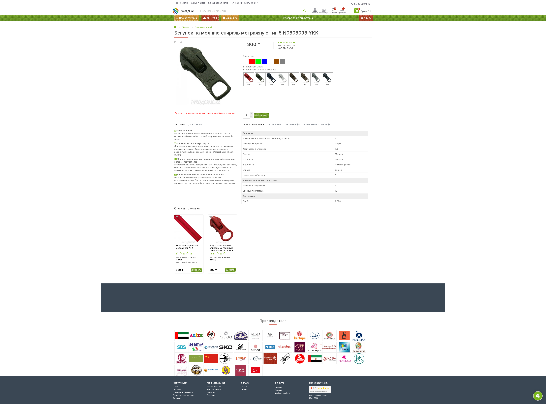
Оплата (244, 387)
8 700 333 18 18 (362, 4)
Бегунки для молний (203, 27)
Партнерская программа (183, 395)
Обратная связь (219, 3)
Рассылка (211, 395)
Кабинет (315, 12)
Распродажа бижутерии (298, 17)
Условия (278, 390)
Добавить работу (282, 393)
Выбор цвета (248, 56)
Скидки (244, 389)
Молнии (185, 27)
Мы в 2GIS (313, 398)
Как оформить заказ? (246, 3)
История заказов (214, 389)
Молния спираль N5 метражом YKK (187, 246)
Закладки (211, 392)
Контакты (199, 3)
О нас (175, 387)
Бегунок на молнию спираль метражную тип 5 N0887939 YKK (221, 248)
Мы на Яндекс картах (318, 395)
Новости (183, 3)
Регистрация (323, 12)
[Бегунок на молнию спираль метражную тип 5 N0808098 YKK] (206, 73)
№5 (248, 84)
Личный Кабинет (214, 387)
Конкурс (278, 387)
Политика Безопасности (183, 392)
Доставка (177, 389)
